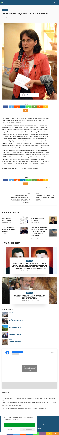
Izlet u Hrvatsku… (7, 405)
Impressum (16, 419)
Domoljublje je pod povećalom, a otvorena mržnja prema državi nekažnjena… (24, 403)
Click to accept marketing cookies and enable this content (29, 368)
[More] (25, 110)
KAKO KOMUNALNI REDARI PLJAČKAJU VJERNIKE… (8, 229)
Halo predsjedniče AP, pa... (15, 334)
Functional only (11, 429)
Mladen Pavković (25, 300)
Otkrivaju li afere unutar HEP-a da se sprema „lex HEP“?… (45, 198)
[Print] (40, 106)
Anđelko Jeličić (31, 94)
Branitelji (11, 339)
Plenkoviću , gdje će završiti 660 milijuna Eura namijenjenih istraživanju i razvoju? (20, 199)
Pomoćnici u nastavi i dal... (15, 314)
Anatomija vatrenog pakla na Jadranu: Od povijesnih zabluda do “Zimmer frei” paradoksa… (39, 232)
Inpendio (39, 428)
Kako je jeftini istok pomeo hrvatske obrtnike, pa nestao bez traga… (21, 396)
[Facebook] (5, 106)
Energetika (11, 319)
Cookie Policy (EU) (39, 424)
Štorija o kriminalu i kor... (15, 327)
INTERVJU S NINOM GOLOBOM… (37, 219)
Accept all (19, 424)
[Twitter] (11, 106)
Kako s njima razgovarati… (7, 219)
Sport (10, 332)
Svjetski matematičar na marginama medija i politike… (29, 297)
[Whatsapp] (28, 106)
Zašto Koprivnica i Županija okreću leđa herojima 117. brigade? (19, 408)
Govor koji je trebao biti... (15, 341)
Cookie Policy (8, 419)
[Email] (34, 106)
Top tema (5, 10)
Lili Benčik (25, 270)
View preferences (27, 429)
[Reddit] (17, 106)
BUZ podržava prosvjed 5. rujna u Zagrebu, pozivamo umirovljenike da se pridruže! (25, 398)
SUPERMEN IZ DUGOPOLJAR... (16, 320)
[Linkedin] (23, 106)
